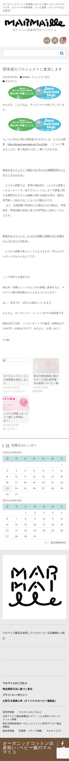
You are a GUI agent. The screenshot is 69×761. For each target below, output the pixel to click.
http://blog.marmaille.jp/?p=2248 (27, 144)
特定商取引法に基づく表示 (17, 689)
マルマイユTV (53, 730)
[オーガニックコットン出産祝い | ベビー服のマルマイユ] (34, 27)
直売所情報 (8, 712)
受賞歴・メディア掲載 (30, 730)
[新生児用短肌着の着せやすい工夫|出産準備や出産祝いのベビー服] (46, 365)
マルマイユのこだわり (15, 683)
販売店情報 (8, 730)
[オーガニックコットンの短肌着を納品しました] (16, 365)
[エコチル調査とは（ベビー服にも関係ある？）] (16, 403)
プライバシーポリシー (15, 694)
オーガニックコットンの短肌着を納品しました (16, 380)
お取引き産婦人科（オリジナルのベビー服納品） (30, 700)
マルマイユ (11, 81)
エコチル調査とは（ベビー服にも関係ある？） (16, 417)
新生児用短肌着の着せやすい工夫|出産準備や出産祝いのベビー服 (46, 380)
